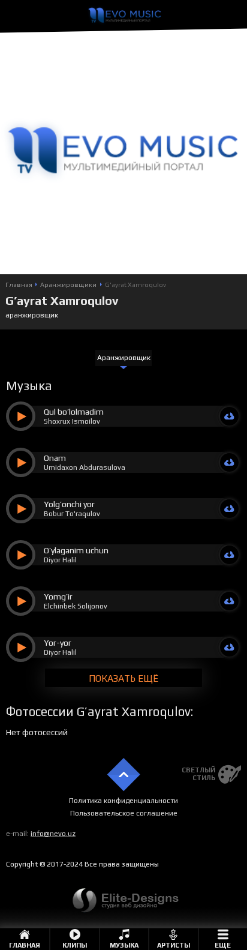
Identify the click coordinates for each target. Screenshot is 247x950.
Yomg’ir (58, 596)
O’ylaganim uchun (76, 550)
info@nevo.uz (53, 833)
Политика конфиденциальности (123, 800)
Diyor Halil (60, 560)
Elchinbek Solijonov (75, 606)
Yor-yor (57, 643)
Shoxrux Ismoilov (72, 421)
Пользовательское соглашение (123, 813)
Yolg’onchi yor (69, 504)
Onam (55, 458)
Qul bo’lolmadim (74, 411)
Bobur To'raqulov (72, 514)
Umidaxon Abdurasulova (84, 467)
